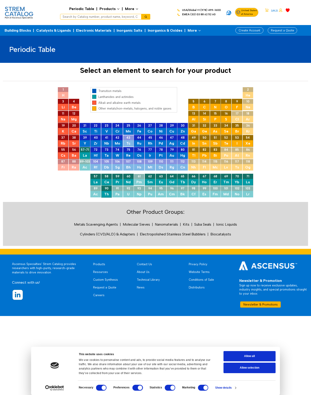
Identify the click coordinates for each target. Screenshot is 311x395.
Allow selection (249, 367)
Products (107, 9)
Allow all (249, 356)
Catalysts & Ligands (53, 30)
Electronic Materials (93, 30)
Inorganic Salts (129, 30)
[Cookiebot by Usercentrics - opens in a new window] (55, 388)
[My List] (288, 10)
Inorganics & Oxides (165, 30)
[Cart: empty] (267, 10)
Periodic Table (81, 9)
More (129, 9)
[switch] (138, 388)
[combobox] (99, 17)
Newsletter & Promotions (260, 304)
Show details (223, 387)
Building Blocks (18, 30)
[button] (276, 10)
